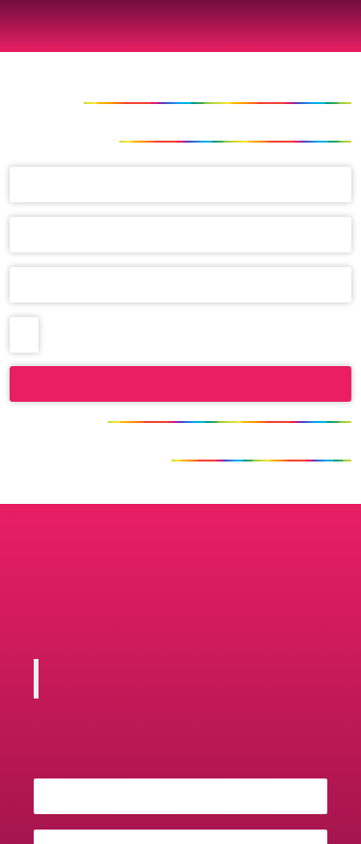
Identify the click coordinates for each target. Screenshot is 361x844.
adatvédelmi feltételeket (163, 334)
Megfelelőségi (214, 565)
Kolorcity (183, 678)
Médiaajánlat (223, 534)
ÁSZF (311, 565)
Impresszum (105, 534)
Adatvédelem (83, 565)
